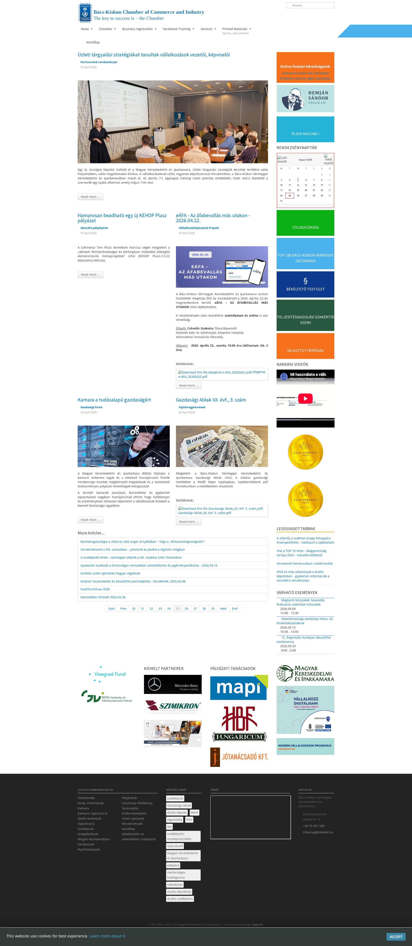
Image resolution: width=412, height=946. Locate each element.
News (85, 29)
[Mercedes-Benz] (173, 686)
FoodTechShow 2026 (95, 589)
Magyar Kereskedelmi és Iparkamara (182, 855)
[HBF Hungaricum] (239, 725)
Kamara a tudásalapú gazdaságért (114, 399)
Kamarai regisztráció (92, 813)
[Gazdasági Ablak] (222, 446)
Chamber (106, 29)
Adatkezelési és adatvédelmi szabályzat (139, 836)
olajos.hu (257, 924)
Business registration (138, 29)
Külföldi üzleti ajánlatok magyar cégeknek (110, 573)
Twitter (314, 14)
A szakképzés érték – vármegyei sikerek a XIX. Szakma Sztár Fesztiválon (131, 557)
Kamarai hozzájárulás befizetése (305, 73)
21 (142, 608)
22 (151, 608)
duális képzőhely (179, 892)
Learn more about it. (107, 935)
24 (169, 608)
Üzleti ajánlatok (133, 818)
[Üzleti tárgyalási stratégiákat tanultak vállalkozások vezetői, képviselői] (173, 121)
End (235, 608)
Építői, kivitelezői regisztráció (89, 821)
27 (195, 608)
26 (186, 608)
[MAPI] (239, 689)
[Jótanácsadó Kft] (239, 758)
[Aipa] (173, 735)
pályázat (173, 865)
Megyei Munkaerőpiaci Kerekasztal (94, 841)
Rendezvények (132, 824)
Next (223, 608)
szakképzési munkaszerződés (179, 836)
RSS (329, 14)
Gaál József (175, 846)
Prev (123, 608)
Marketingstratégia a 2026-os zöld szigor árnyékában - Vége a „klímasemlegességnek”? (142, 541)
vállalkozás (175, 885)
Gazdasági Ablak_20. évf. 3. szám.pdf (204, 513)
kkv (169, 827)
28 (204, 608)
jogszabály (174, 820)
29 (213, 608)
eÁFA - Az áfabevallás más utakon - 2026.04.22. (213, 218)
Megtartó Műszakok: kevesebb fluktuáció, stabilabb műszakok (301, 602)
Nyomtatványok (89, 849)
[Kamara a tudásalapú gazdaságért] (124, 446)
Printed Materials (236, 31)
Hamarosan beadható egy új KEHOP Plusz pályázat (122, 218)
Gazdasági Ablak (179, 805)
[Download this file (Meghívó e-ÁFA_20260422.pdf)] (215, 372)
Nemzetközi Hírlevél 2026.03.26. (103, 597)
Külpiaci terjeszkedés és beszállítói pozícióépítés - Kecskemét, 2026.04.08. (133, 581)
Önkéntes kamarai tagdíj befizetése (305, 78)
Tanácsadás (130, 808)
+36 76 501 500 (313, 826)
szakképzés (175, 798)
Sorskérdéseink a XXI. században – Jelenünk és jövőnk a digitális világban (132, 549)
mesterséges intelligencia (176, 875)
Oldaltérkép (86, 798)
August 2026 (305, 159)
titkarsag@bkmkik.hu (318, 832)
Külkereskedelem (134, 813)
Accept (396, 936)
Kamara (83, 808)
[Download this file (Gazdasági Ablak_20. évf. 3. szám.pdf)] (221, 508)
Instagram (321, 14)
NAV (189, 820)
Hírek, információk (91, 803)
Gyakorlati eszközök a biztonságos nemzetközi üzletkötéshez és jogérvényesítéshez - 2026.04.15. (149, 565)
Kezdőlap (128, 829)
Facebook (306, 14)
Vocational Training (177, 29)
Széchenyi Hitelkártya (137, 803)
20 (133, 608)
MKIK (194, 812)
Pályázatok (129, 798)
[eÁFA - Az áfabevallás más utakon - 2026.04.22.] (222, 266)
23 (160, 608)
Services (207, 29)
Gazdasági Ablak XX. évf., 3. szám (211, 399)
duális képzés (177, 812)
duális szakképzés (180, 899)
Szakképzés (86, 829)
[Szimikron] (173, 708)
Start (111, 608)
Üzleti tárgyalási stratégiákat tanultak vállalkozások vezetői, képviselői (154, 54)
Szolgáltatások (88, 834)
